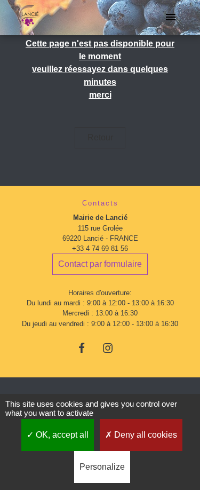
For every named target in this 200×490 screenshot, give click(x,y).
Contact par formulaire (100, 263)
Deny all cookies (144, 434)
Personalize (102, 466)
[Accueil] (29, 17)
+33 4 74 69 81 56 (100, 248)
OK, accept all (61, 434)
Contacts (100, 203)
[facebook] (87, 347)
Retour (100, 137)
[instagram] (113, 347)
